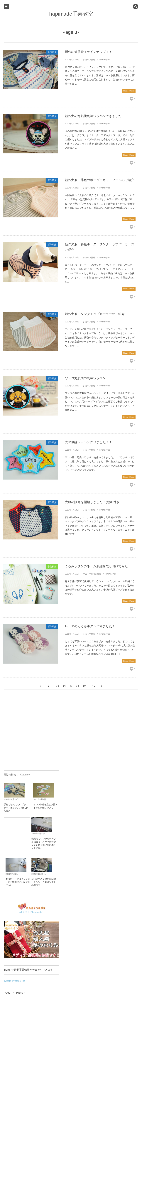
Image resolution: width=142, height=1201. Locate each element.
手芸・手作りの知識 (92, 574)
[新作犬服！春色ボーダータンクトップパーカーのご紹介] (30, 262)
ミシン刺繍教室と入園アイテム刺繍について (45, 806)
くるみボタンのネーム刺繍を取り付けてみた (96, 566)
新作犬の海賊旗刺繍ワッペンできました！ (95, 116)
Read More (128, 91)
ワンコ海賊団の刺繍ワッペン (85, 378)
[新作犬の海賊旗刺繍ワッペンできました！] (30, 133)
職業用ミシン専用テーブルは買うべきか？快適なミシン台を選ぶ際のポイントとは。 (43, 843)
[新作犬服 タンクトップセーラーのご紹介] (30, 331)
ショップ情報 (89, 59)
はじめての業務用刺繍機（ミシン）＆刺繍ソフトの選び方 (43, 882)
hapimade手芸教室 (71, 14)
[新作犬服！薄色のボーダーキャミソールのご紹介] (30, 197)
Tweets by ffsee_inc (14, 980)
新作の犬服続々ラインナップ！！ (88, 52)
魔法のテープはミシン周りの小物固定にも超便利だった (18, 882)
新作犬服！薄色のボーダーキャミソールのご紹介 (99, 180)
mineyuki (106, 59)
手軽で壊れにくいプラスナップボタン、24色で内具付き (16, 807)
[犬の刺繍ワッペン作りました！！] (30, 460)
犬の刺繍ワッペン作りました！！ (88, 442)
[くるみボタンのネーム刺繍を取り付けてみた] (30, 584)
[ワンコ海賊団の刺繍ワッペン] (30, 396)
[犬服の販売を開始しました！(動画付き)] (30, 519)
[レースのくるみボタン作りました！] (30, 644)
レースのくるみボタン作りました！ (90, 626)
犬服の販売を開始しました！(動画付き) (93, 502)
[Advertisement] (31, 729)
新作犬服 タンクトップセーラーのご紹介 (95, 314)
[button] (135, 7)
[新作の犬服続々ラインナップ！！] (30, 69)
